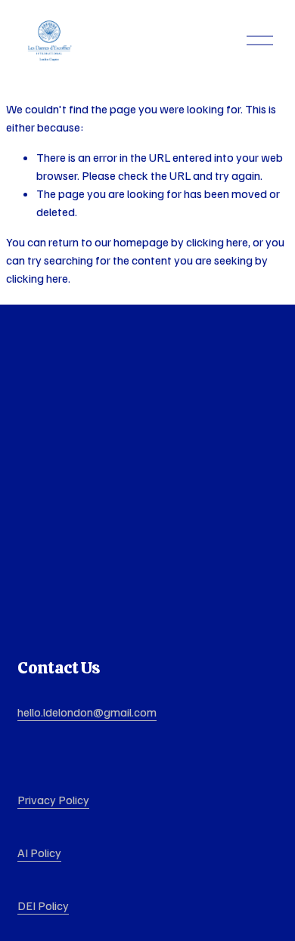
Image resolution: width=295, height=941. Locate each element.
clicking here (217, 241)
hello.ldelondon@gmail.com (87, 712)
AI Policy (39, 852)
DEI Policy (43, 905)
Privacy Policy (53, 799)
